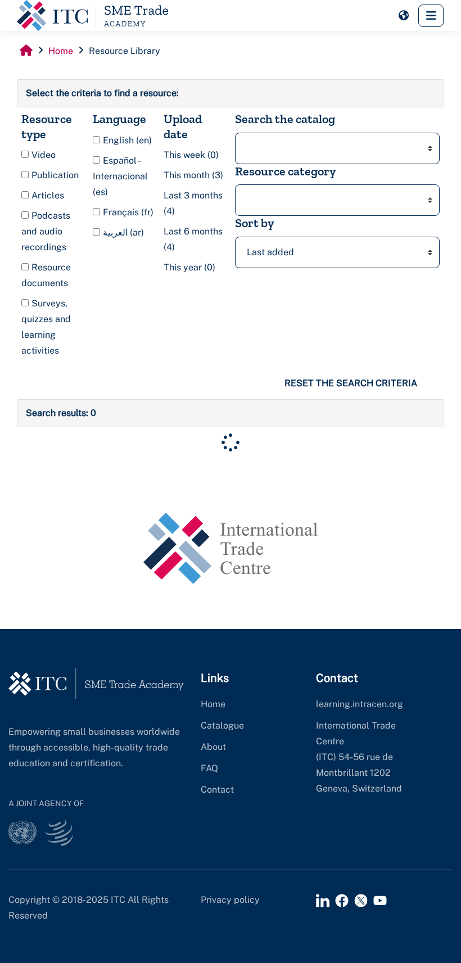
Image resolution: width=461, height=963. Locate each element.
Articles (46, 195)
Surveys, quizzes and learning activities (46, 327)
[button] (403, 15)
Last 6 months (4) (193, 239)
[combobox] (337, 148)
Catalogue (222, 725)
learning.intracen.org (359, 704)
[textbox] (250, 148)
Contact (217, 789)
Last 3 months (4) (193, 203)
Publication (54, 175)
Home (213, 704)
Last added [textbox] (270, 252)
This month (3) (193, 175)
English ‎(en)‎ (126, 140)
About (213, 747)
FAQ (209, 768)
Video (42, 155)
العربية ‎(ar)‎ (122, 232)
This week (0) (191, 155)
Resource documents (46, 275)
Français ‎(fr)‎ (127, 212)
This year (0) (189, 267)
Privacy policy (230, 899)
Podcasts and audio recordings (45, 231)
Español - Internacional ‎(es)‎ (120, 176)
